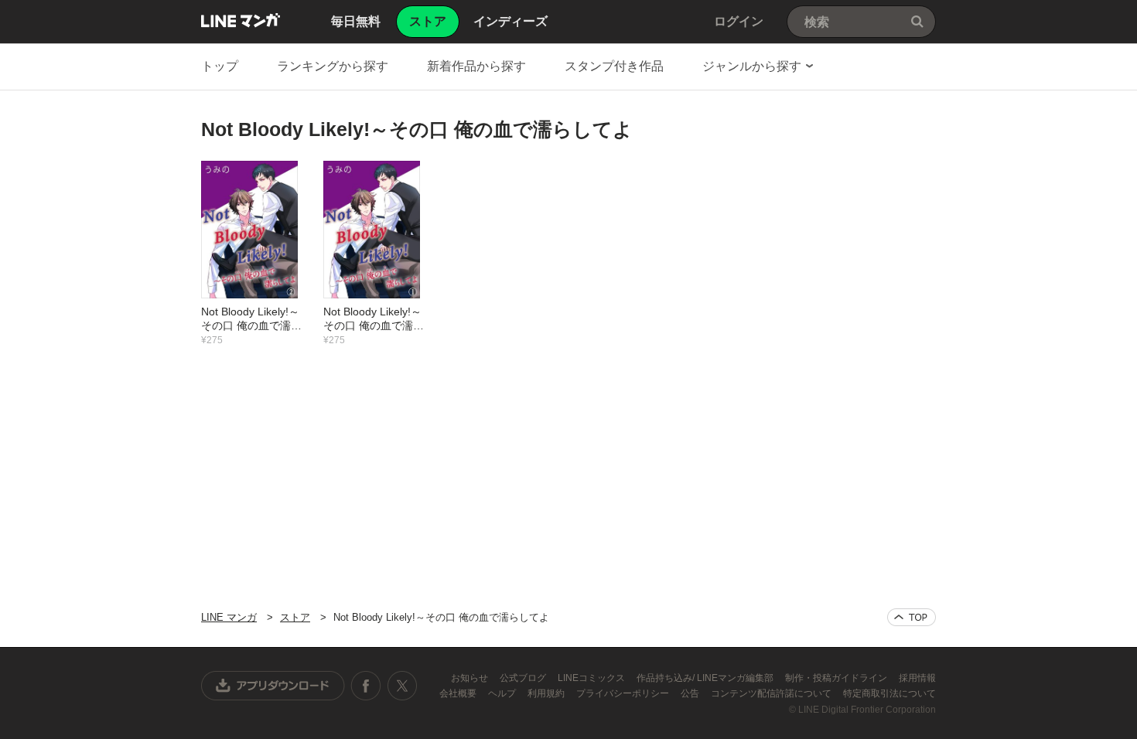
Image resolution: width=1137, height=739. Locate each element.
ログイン (738, 21)
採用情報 (917, 678)
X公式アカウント (402, 685)
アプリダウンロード (273, 685)
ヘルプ (503, 693)
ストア (295, 617)
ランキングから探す (332, 66)
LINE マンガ (240, 20)
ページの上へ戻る (911, 617)
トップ (219, 66)
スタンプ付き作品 (614, 66)
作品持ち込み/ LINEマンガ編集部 (706, 678)
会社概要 (459, 693)
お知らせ (470, 678)
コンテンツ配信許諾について (772, 693)
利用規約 (547, 693)
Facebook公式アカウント (365, 685)
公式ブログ (524, 678)
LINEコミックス (592, 678)
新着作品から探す (476, 66)
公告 (691, 693)
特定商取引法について (889, 693)
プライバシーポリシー (623, 693)
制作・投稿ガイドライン (837, 678)
